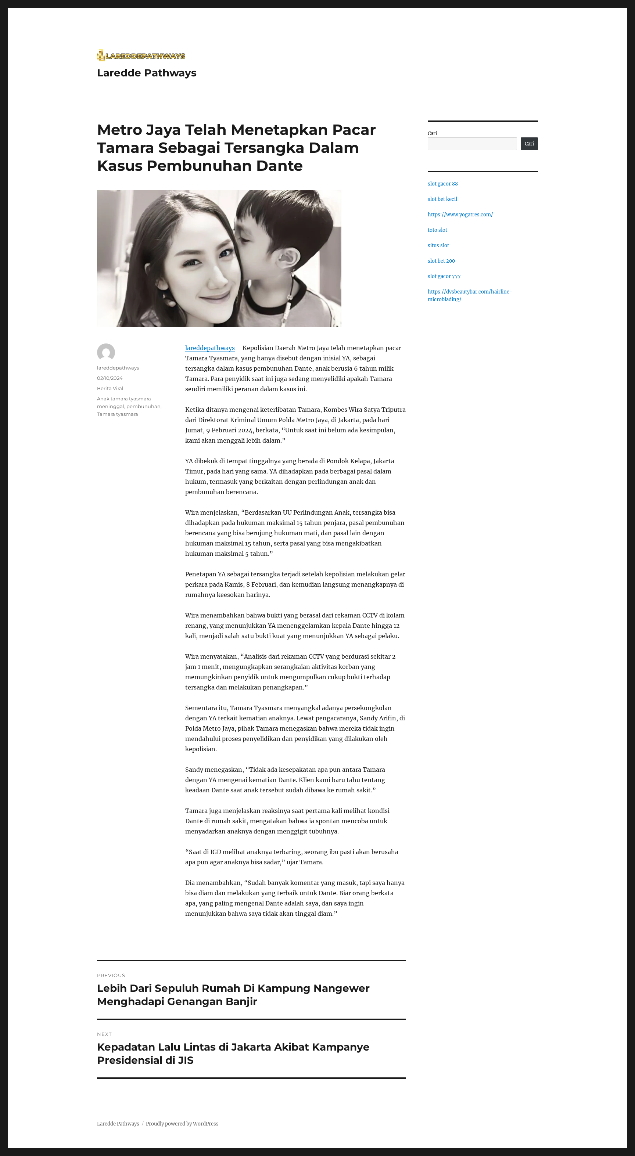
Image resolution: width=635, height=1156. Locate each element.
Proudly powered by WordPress (182, 1124)
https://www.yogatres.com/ (460, 215)
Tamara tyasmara (117, 414)
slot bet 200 (441, 261)
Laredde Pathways (147, 72)
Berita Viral (110, 388)
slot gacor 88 (443, 184)
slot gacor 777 (444, 276)
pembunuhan (143, 406)
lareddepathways (210, 348)
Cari (432, 133)
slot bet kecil (442, 199)
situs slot (438, 245)
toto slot (437, 230)
